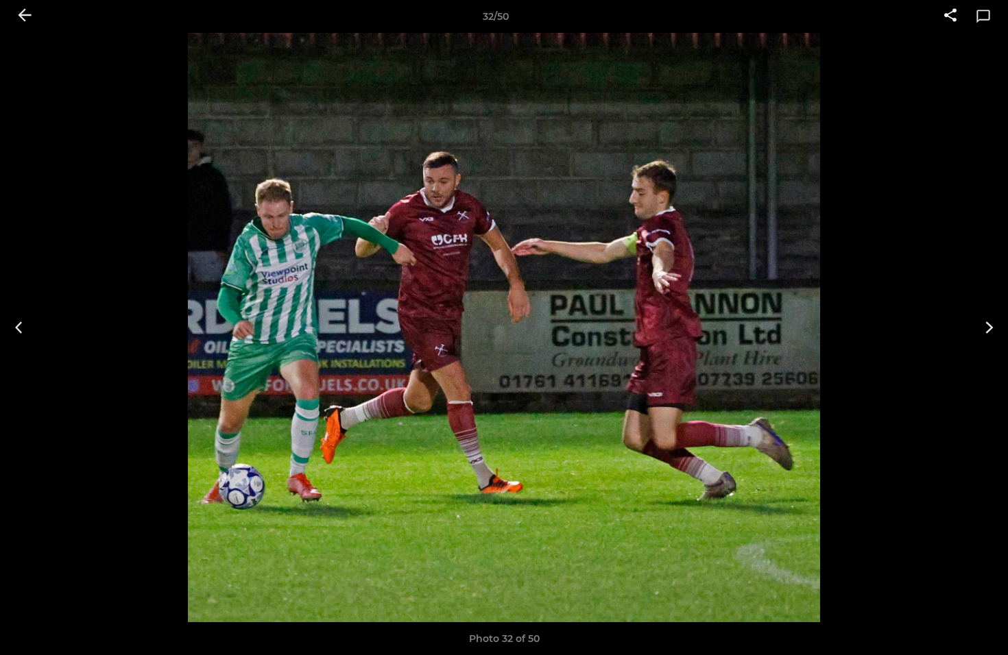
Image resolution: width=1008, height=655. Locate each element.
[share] (950, 16)
